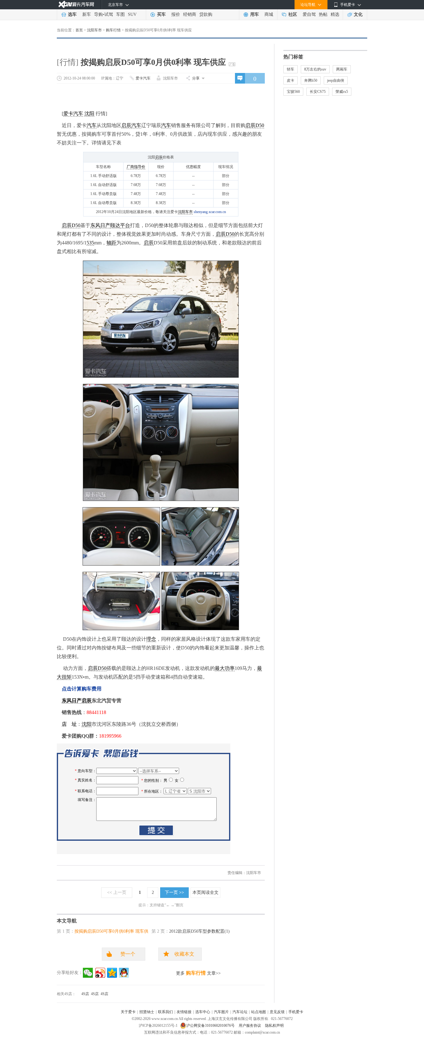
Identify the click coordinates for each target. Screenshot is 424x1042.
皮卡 (290, 80)
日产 (105, 225)
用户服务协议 (250, 1025)
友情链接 (184, 1012)
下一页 (174, 892)
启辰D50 (255, 125)
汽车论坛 (239, 1012)
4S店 (85, 994)
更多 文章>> (198, 973)
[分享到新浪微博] (100, 973)
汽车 (92, 125)
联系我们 (165, 1012)
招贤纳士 (146, 1012)
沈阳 (89, 113)
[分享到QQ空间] (112, 973)
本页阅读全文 (205, 892)
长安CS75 (318, 91)
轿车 (290, 69)
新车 (86, 14)
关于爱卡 (128, 1012)
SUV (132, 14)
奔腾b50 (310, 80)
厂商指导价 (136, 167)
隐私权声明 (274, 1025)
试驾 (108, 14)
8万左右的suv (315, 69)
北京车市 (115, 4)
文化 (358, 14)
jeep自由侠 (335, 80)
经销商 (189, 14)
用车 (254, 14)
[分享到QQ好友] (124, 973)
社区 (292, 14)
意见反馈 (277, 1012)
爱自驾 (309, 14)
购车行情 (113, 30)
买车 (161, 14)
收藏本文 (184, 954)
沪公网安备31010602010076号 (211, 1025)
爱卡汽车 (143, 78)
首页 (79, 30)
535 (90, 242)
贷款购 (205, 14)
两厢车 (341, 69)
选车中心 (202, 1012)
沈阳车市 (94, 30)
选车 (72, 14)
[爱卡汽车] (76, 4)
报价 (175, 14)
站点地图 (258, 1012)
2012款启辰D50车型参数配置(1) (199, 931)
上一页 (116, 892)
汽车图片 (221, 1012)
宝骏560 (293, 91)
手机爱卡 (295, 1012)
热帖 (323, 14)
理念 (151, 639)
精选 (335, 14)
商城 (268, 14)
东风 (95, 225)
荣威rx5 (342, 91)
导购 (98, 14)
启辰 (126, 125)
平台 (125, 225)
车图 (120, 14)
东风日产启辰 (77, 700)
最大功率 (225, 668)
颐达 (115, 225)
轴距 (111, 242)
